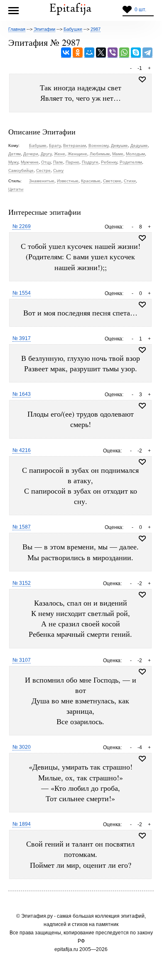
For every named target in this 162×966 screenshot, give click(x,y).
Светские (112, 181)
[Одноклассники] (78, 52)
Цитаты (15, 189)
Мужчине (30, 162)
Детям (14, 153)
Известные (68, 181)
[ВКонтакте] (66, 52)
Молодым (135, 153)
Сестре (43, 170)
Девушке (119, 145)
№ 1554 (21, 293)
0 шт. (140, 9)
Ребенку (109, 162)
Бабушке (38, 145)
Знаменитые (41, 181)
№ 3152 (21, 583)
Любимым (100, 153)
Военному (98, 145)
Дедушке (139, 145)
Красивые (91, 181)
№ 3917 (21, 338)
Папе (58, 162)
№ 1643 (21, 394)
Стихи (130, 181)
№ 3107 (21, 660)
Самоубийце (21, 170)
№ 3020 (21, 747)
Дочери (30, 153)
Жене (59, 153)
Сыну (58, 170)
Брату (55, 145)
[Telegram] (147, 52)
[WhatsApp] (124, 52)
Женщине (77, 153)
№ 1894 (21, 824)
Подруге (90, 162)
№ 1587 (21, 527)
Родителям (131, 162)
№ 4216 (21, 450)
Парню (72, 162)
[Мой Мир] (89, 52)
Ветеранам (74, 145)
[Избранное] (142, 238)
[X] (101, 52)
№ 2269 (21, 226)
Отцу (46, 162)
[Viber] (113, 52)
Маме (117, 153)
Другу (46, 153)
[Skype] (136, 52)
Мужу (13, 162)
